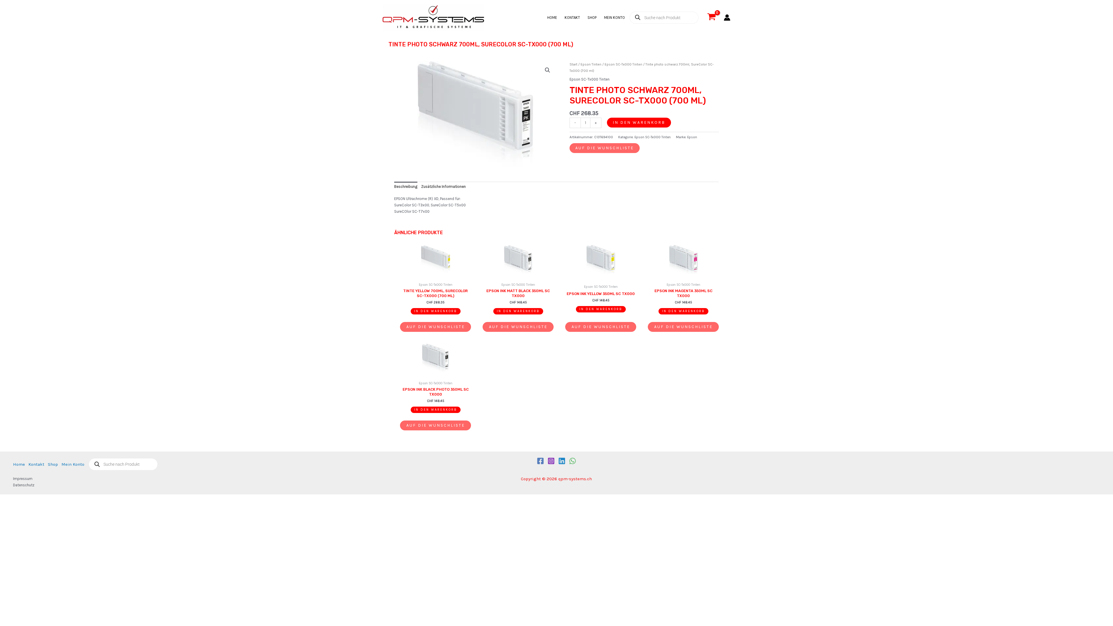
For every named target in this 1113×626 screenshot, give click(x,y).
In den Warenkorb (639, 122)
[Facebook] (540, 461)
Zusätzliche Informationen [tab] (443, 186)
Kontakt (572, 17)
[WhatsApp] (572, 461)
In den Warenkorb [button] (435, 311)
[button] (547, 70)
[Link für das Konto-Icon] (727, 17)
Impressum (22, 478)
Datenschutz (23, 485)
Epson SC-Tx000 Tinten (623, 64)
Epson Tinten (591, 64)
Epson (692, 137)
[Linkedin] (561, 461)
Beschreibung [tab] (405, 186)
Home (552, 17)
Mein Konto (614, 17)
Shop (592, 17)
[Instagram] (551, 461)
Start (573, 64)
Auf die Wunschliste (604, 147)
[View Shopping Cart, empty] (711, 17)
